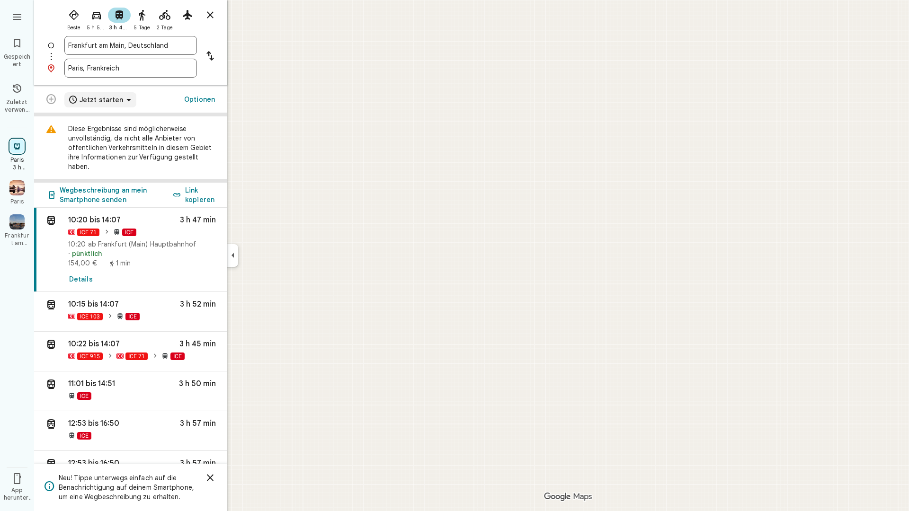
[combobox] (130, 45)
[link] (130, 250)
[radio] (73, 18)
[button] (130, 312)
